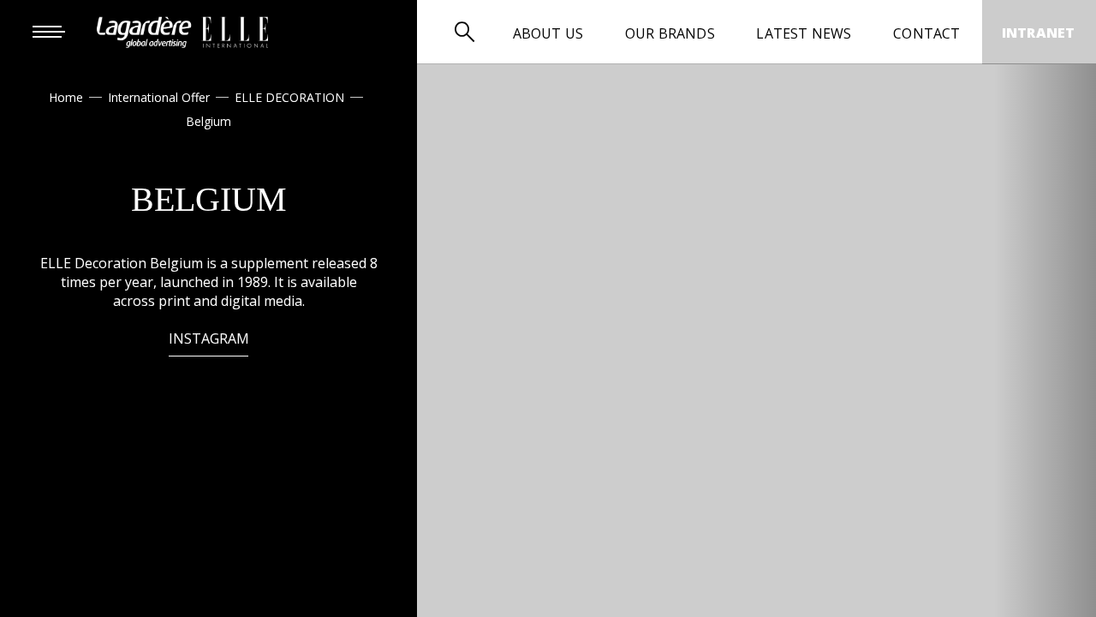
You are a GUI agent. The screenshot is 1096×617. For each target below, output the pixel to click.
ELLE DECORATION (289, 97)
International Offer (159, 97)
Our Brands (670, 33)
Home (66, 97)
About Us (548, 33)
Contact (926, 33)
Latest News (803, 33)
